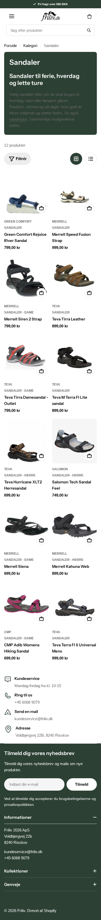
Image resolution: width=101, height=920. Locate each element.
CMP (7, 632)
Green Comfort (18, 221)
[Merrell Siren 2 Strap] (26, 278)
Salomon (60, 469)
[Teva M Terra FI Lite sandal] (74, 356)
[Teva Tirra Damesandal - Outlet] (26, 356)
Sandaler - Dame (19, 312)
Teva (56, 306)
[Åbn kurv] (89, 16)
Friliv (21, 910)
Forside (10, 45)
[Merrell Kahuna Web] (74, 525)
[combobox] (44, 30)
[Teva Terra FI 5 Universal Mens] (74, 604)
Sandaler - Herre (19, 475)
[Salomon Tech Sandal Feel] (74, 441)
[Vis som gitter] (76, 159)
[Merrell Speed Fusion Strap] (74, 193)
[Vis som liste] (90, 159)
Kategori (30, 45)
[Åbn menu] (11, 16)
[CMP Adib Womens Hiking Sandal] (26, 604)
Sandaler (13, 228)
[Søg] (89, 30)
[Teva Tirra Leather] (74, 278)
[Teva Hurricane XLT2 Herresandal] (26, 441)
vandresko (18, 119)
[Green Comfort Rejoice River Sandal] (26, 193)
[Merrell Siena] (26, 525)
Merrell (59, 221)
